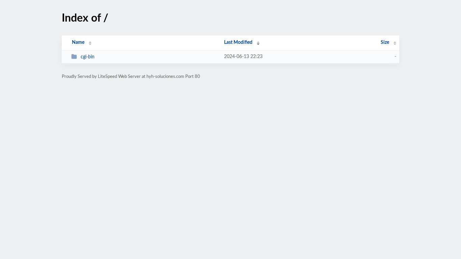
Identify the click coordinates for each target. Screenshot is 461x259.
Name (78, 42)
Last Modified (238, 42)
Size (385, 42)
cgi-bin (87, 57)
